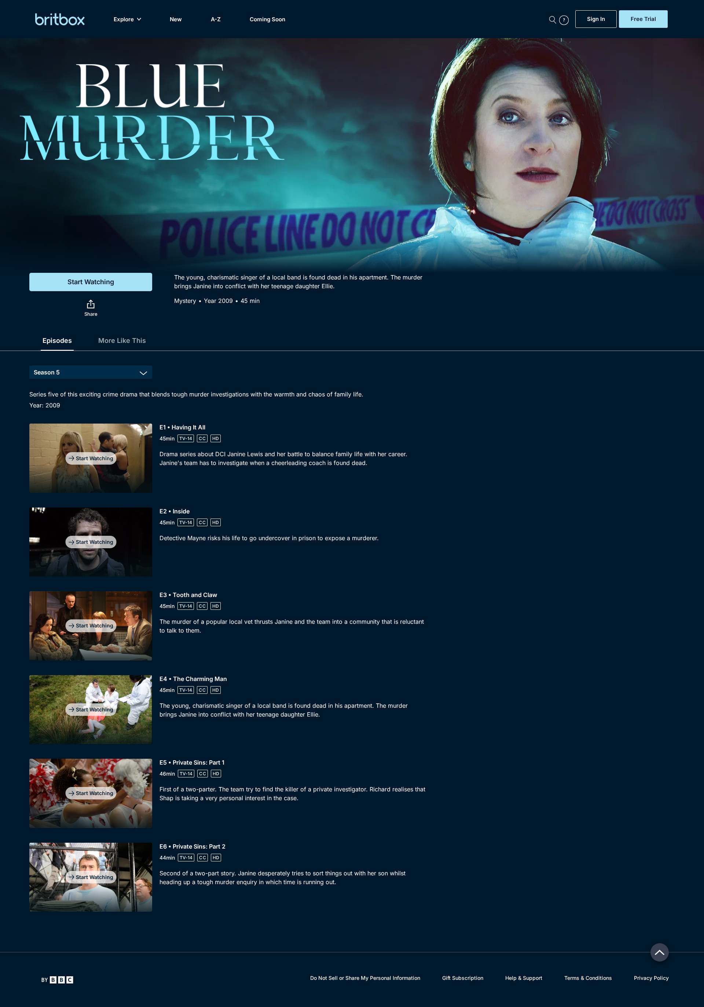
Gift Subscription (462, 978)
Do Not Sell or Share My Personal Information (365, 978)
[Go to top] (659, 952)
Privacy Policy (651, 978)
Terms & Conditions (588, 978)
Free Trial (643, 19)
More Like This (122, 340)
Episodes (57, 340)
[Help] (565, 19)
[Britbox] (60, 19)
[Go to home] (57, 980)
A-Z (216, 19)
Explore (124, 19)
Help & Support (523, 978)
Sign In (596, 19)
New (176, 19)
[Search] (553, 19)
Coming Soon (267, 19)
